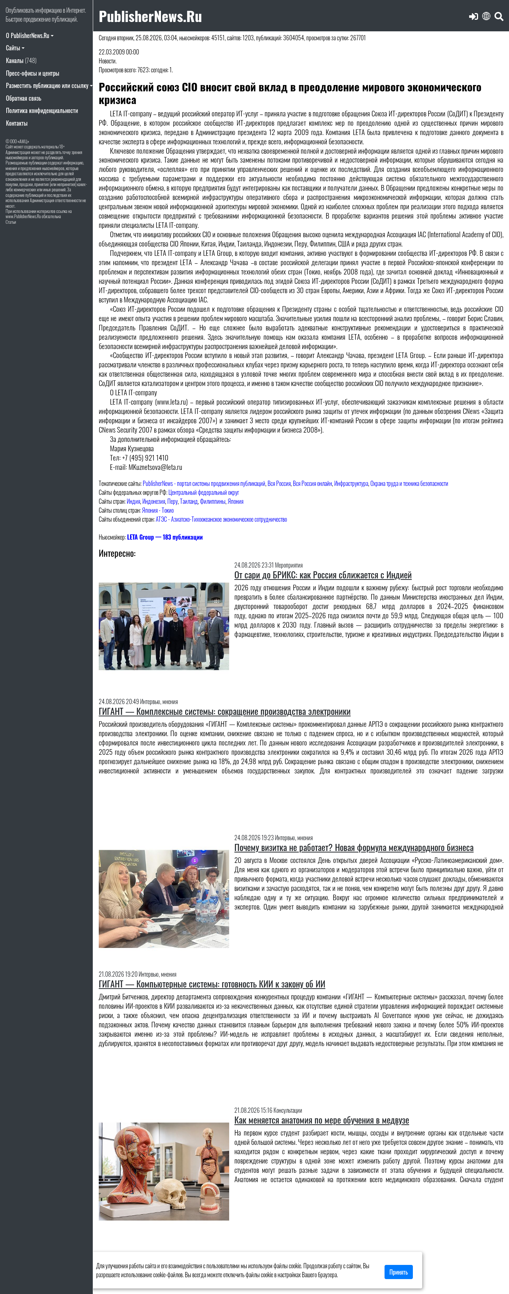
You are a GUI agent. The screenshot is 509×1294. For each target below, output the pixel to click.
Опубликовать (20, 10)
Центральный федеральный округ (203, 492)
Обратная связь (23, 98)
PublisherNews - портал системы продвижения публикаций (204, 483)
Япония (235, 501)
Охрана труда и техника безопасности (409, 483)
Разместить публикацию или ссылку (47, 85)
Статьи (11, 222)
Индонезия (153, 501)
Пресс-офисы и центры (32, 73)
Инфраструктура (351, 483)
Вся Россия (279, 483)
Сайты (13, 47)
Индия (133, 501)
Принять (398, 1272)
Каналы (21, 60)
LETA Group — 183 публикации (165, 537)
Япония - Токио (158, 510)
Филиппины (212, 501)
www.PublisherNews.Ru (23, 216)
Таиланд (189, 501)
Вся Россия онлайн (312, 483)
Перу (172, 501)
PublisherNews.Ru (150, 15)
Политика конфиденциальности (42, 110)
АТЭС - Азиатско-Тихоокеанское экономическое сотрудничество (221, 519)
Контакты (17, 123)
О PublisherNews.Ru (27, 35)
